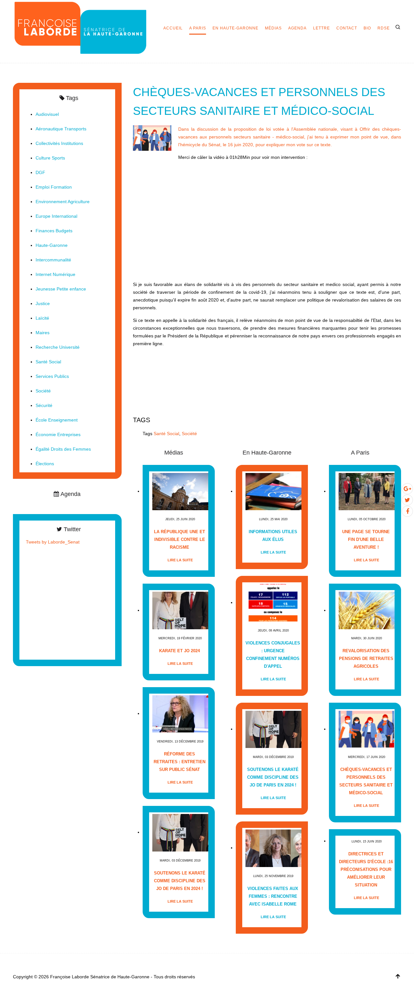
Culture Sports (50, 157)
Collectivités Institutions (59, 143)
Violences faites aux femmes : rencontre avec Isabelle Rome (272, 896)
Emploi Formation (54, 187)
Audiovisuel (47, 114)
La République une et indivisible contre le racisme (179, 539)
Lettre (321, 28)
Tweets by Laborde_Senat (53, 541)
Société (189, 433)
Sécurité (44, 405)
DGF (40, 172)
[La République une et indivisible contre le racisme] (180, 491)
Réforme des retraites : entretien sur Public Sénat (179, 762)
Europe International (56, 216)
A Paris (197, 28)
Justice (43, 303)
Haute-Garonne (52, 245)
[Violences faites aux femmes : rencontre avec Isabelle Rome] (273, 847)
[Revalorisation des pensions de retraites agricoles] (367, 610)
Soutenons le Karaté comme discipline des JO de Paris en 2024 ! (179, 881)
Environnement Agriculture (63, 201)
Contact (346, 28)
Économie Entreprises (58, 434)
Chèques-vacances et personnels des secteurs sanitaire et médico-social (366, 781)
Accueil (173, 28)
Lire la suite (180, 560)
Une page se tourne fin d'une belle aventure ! (366, 539)
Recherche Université (58, 347)
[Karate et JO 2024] (180, 610)
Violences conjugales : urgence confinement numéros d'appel (272, 655)
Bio (367, 28)
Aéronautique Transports (61, 128)
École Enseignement (57, 420)
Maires (42, 332)
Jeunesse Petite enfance (61, 288)
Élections (45, 463)
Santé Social (166, 433)
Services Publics (52, 376)
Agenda (297, 28)
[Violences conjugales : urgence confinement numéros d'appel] (273, 602)
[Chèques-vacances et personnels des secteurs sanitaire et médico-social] (152, 137)
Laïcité (42, 318)
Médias (273, 28)
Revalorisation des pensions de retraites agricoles (366, 658)
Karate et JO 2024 (179, 650)
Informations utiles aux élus (273, 535)
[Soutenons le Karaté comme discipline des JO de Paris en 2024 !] (180, 832)
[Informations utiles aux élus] (273, 491)
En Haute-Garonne (235, 28)
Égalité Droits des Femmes (63, 449)
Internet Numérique (55, 274)
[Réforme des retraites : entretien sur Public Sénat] (180, 713)
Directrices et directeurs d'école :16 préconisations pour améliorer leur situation (366, 869)
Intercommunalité (53, 259)
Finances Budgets (54, 230)
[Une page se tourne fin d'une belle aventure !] (367, 491)
